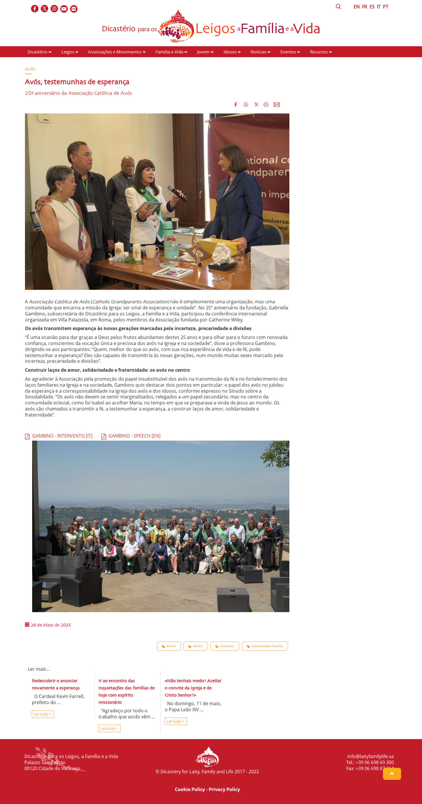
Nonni (171, 646)
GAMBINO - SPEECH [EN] (133, 436)
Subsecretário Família (267, 646)
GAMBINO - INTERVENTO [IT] (61, 436)
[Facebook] (35, 9)
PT (385, 6)
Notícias (258, 52)
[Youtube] (64, 9)
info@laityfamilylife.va (370, 756)
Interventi (227, 646)
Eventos (288, 52)
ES (372, 6)
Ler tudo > (42, 714)
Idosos (230, 52)
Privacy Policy (224, 789)
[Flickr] (74, 9)
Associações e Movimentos (115, 52)
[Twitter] (45, 9)
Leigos (67, 52)
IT (379, 6)
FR (364, 6)
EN (357, 6)
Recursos (319, 52)
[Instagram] (55, 9)
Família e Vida (169, 52)
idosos (198, 646)
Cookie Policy (190, 789)
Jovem (203, 52)
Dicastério (37, 52)
